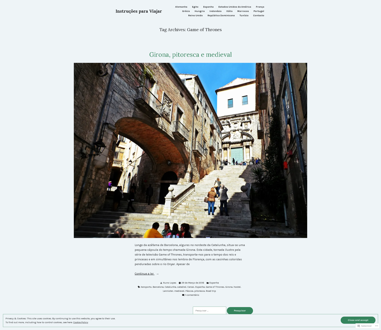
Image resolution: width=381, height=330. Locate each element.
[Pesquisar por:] (210, 310)
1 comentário (192, 295)
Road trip (211, 290)
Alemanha (181, 7)
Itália (229, 11)
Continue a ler (144, 274)
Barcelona (158, 286)
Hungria (200, 11)
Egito (195, 7)
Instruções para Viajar (139, 11)
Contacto (258, 16)
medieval (179, 290)
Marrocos (243, 11)
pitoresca (199, 290)
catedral (181, 286)
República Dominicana (221, 16)
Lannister (168, 290)
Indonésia (215, 11)
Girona (228, 286)
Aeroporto (146, 286)
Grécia (186, 11)
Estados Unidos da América (234, 7)
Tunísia (243, 16)
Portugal (259, 11)
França (260, 7)
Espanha (208, 7)
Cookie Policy (80, 322)
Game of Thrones (215, 286)
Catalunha (170, 286)
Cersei (190, 286)
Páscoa (189, 290)
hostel (237, 286)
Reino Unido (195, 16)
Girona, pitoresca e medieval (190, 54)
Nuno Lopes (169, 282)
